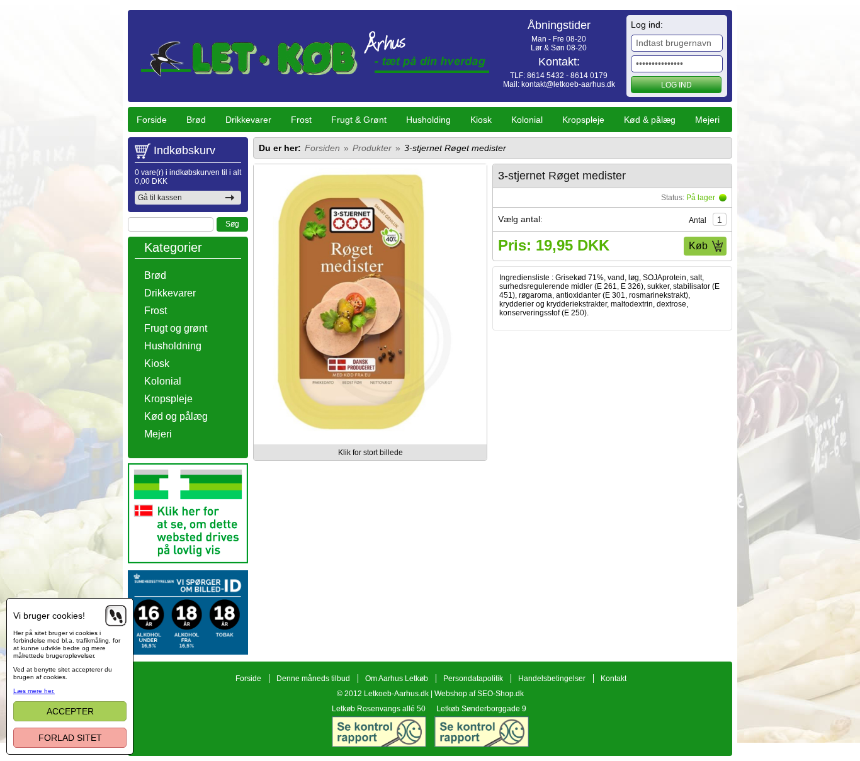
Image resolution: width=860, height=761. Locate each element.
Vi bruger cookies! (49, 616)
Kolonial (527, 120)
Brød (196, 120)
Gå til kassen (160, 197)
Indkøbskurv (184, 150)
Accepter (70, 711)
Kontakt (613, 678)
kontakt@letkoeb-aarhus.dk (568, 84)
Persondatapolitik (473, 678)
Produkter (372, 148)
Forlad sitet (70, 738)
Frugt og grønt (175, 328)
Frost (301, 120)
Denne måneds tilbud (313, 678)
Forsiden (322, 148)
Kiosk (481, 120)
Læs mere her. (34, 690)
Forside (152, 120)
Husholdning (172, 346)
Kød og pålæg (176, 416)
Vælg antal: (520, 219)
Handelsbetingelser (552, 678)
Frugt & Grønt (359, 120)
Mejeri (707, 120)
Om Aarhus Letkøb (396, 678)
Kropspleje (583, 120)
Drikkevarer (248, 120)
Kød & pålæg (650, 120)
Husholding (428, 120)
